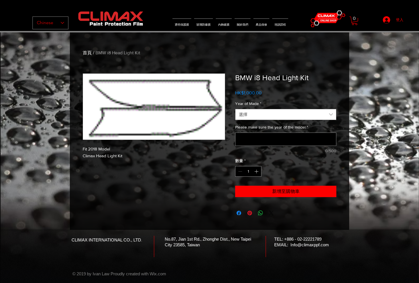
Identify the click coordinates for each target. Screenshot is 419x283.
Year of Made (248, 103)
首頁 (87, 52)
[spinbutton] (248, 171)
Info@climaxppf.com (309, 244)
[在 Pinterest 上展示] (249, 213)
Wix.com (158, 273)
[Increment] (257, 171)
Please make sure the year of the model (271, 127)
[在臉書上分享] (238, 213)
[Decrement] (239, 171)
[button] (354, 20)
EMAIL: (281, 244)
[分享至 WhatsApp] (260, 213)
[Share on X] (271, 213)
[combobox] (285, 114)
